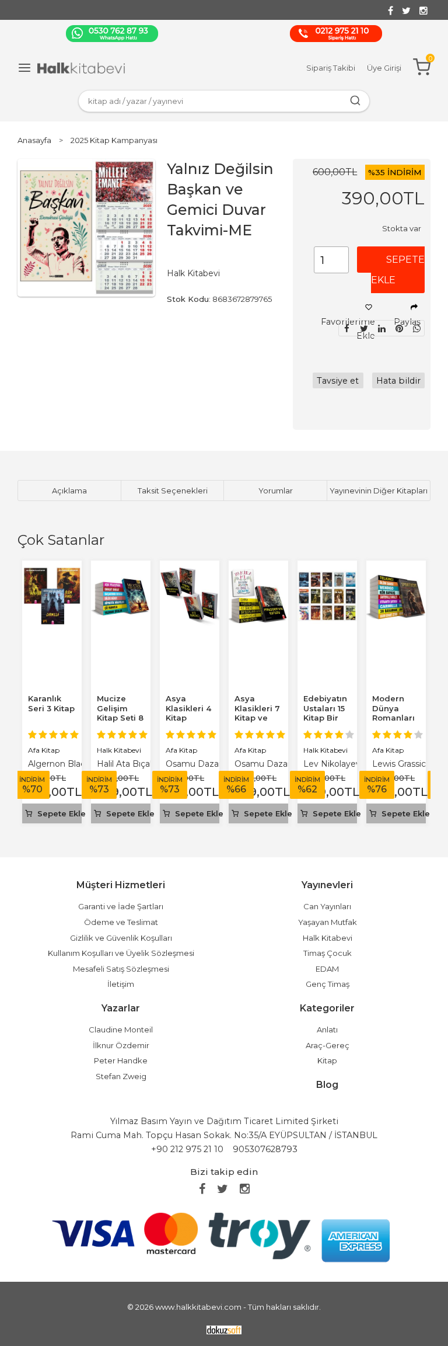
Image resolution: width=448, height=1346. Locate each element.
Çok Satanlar (61, 539)
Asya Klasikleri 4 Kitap (188, 708)
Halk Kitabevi (119, 750)
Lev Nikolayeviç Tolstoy (350, 764)
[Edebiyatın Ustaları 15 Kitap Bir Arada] (327, 573)
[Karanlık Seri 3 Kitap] (52, 573)
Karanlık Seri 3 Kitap (51, 703)
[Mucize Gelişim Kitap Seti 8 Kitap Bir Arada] (120, 573)
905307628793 (265, 1149)
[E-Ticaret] (224, 1329)
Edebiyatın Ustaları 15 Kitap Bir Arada (325, 713)
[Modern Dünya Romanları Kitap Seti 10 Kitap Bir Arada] (396, 573)
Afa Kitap (44, 750)
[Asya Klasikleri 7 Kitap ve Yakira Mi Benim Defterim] (258, 573)
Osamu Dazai (193, 764)
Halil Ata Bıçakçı (129, 764)
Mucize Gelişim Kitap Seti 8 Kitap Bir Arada (120, 718)
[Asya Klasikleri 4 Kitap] (189, 573)
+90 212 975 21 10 (187, 1149)
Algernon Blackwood (70, 764)
